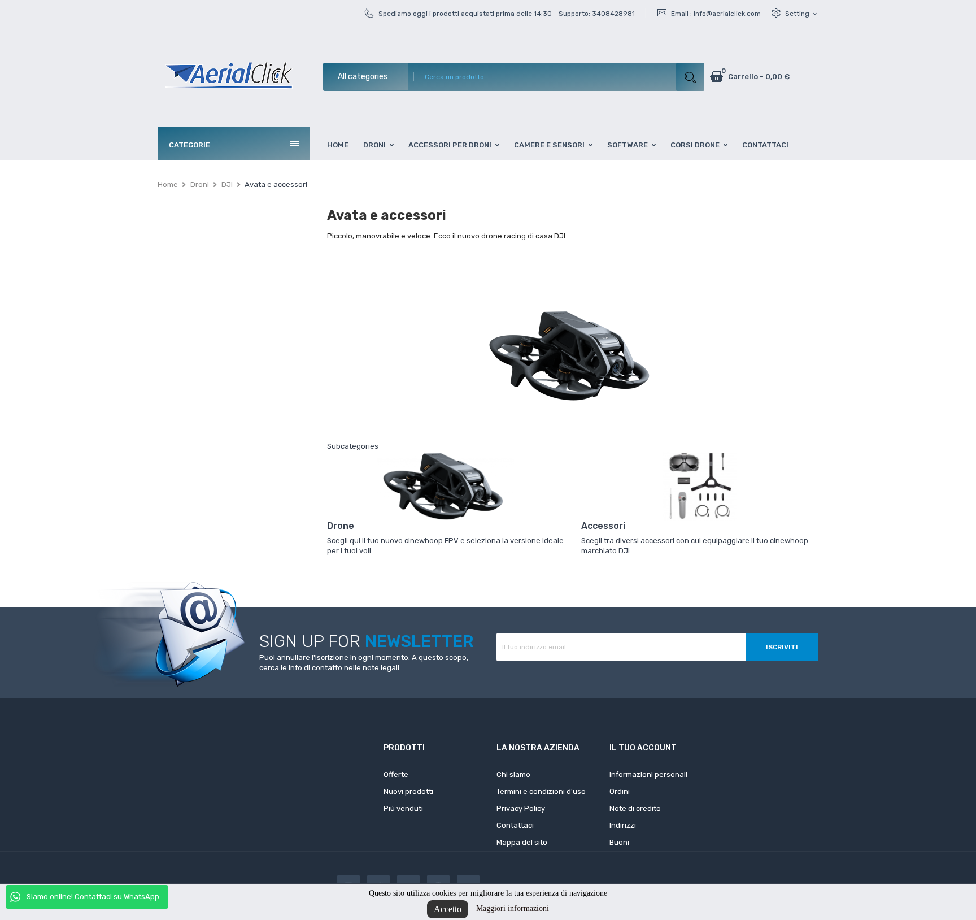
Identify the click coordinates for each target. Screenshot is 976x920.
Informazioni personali (648, 774)
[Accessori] (699, 485)
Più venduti (403, 808)
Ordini (619, 791)
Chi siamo (513, 774)
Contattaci (515, 825)
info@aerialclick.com (727, 14)
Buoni (619, 842)
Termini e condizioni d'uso (541, 791)
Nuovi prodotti (408, 791)
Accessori (603, 525)
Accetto (447, 909)
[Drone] (445, 485)
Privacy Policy (520, 808)
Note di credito (635, 808)
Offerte (396, 774)
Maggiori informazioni (512, 908)
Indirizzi (622, 825)
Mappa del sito (521, 842)
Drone (340, 525)
